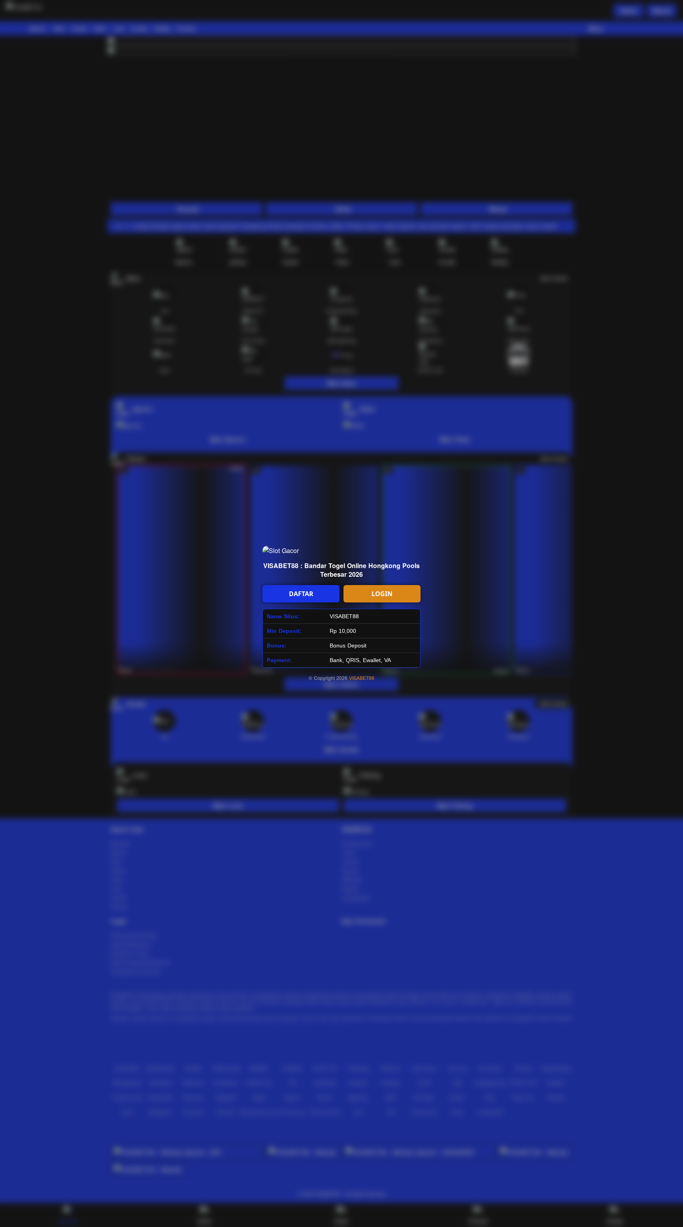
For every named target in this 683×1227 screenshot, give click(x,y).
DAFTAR (301, 593)
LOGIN (382, 593)
